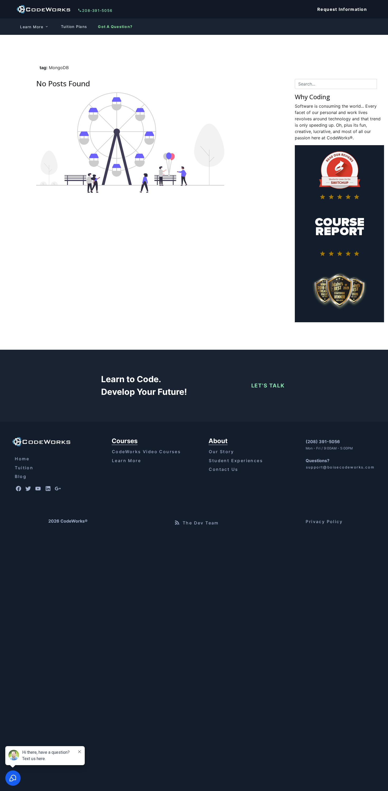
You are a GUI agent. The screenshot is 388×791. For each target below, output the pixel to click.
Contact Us (223, 469)
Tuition (24, 467)
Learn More (126, 460)
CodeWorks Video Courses (146, 451)
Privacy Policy (324, 521)
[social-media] (18, 489)
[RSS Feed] (177, 523)
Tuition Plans (74, 26)
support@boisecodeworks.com (340, 467)
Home (22, 458)
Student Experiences (236, 460)
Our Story (221, 451)
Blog (20, 476)
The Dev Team (201, 522)
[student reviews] (339, 177)
